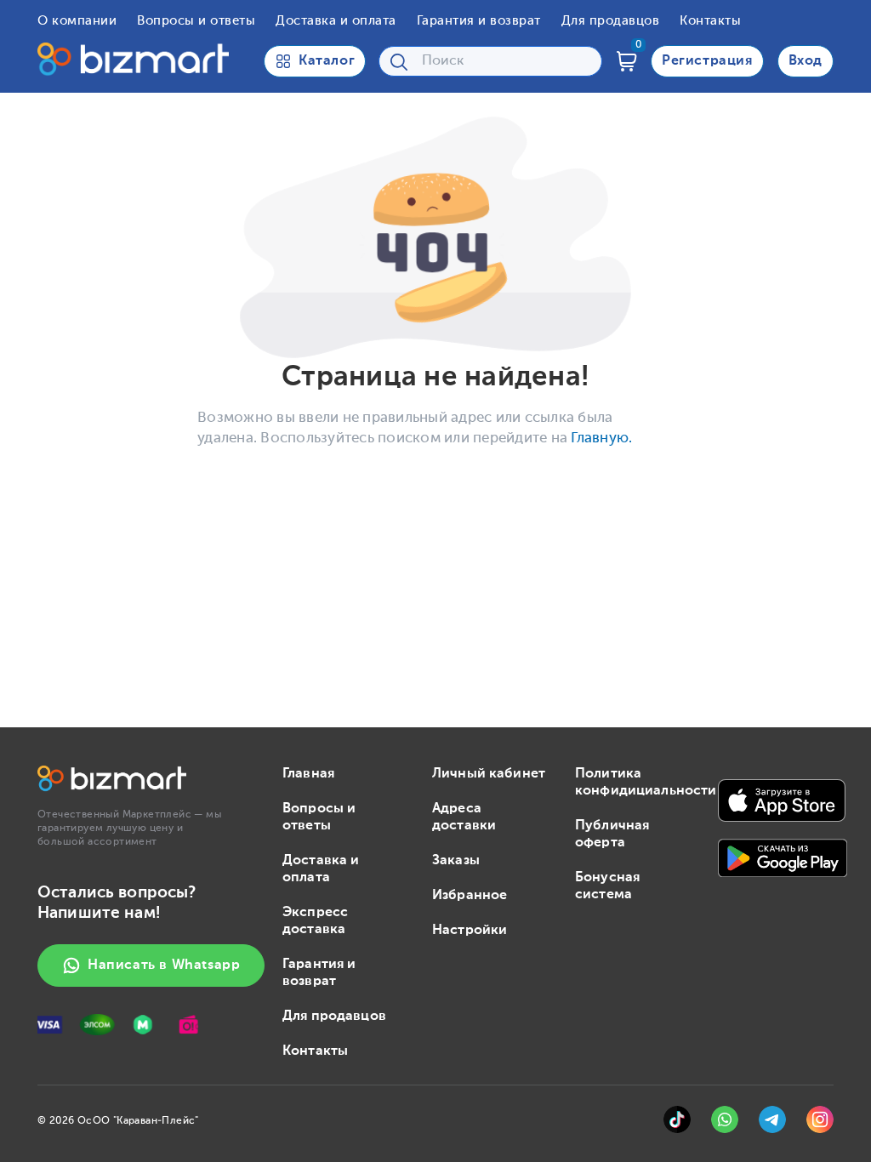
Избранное (469, 896)
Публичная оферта (612, 834)
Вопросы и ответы (196, 20)
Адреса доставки (464, 817)
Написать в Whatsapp (164, 965)
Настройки (469, 930)
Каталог (327, 61)
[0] (627, 61)
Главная (308, 774)
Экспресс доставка (315, 921)
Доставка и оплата (336, 20)
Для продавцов (610, 20)
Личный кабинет (488, 774)
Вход (805, 61)
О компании (77, 20)
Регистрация (707, 61)
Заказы (456, 861)
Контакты (710, 20)
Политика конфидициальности (633, 782)
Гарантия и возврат (479, 20)
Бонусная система (607, 886)
